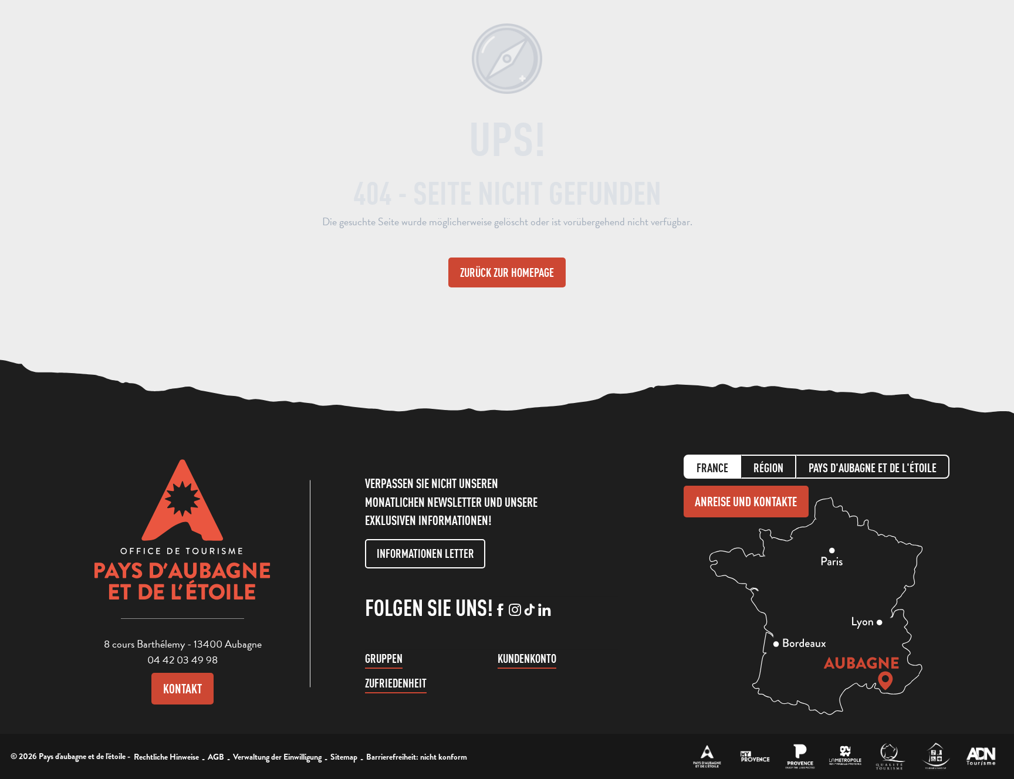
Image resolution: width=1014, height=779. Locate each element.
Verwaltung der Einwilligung (277, 757)
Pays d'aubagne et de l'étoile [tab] (873, 468)
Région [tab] (768, 468)
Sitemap (343, 757)
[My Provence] (755, 756)
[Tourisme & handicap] (935, 756)
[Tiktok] (529, 610)
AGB (216, 757)
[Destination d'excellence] (890, 756)
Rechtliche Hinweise (166, 757)
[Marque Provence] (800, 756)
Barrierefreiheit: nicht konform (416, 757)
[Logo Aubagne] (182, 538)
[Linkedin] (544, 610)
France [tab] (712, 468)
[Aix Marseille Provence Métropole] (845, 756)
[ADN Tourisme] (981, 756)
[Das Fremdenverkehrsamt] (707, 756)
